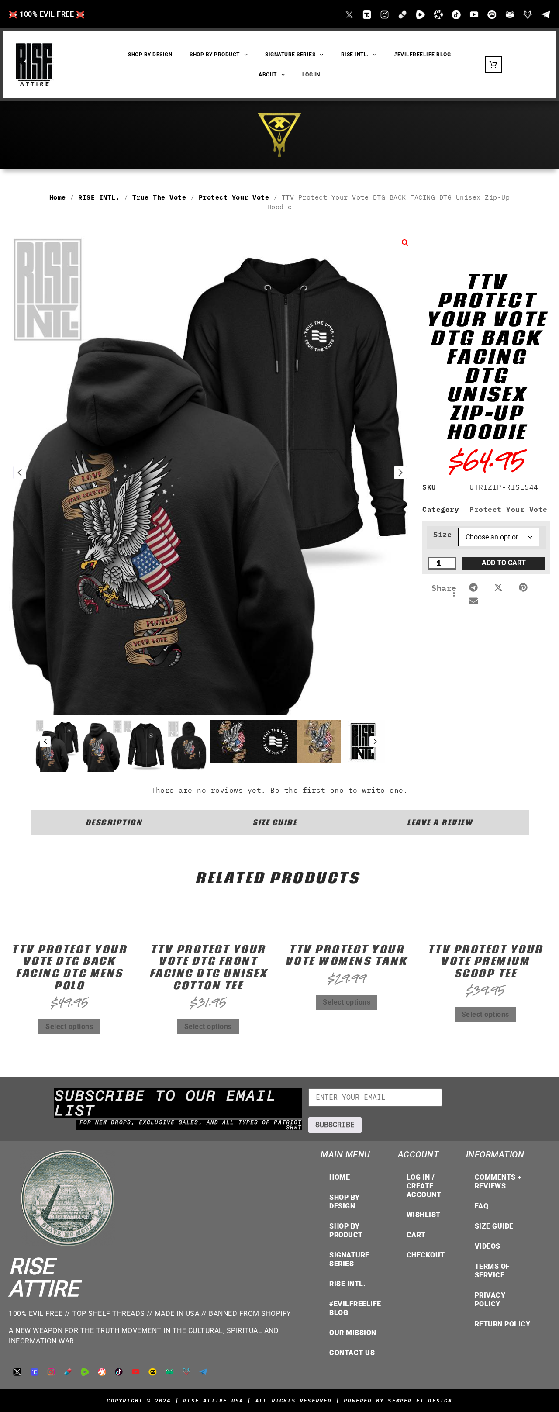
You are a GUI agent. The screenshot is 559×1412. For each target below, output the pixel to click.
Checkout (426, 1255)
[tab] (114, 822)
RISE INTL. (355, 55)
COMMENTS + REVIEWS (498, 1181)
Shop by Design (344, 1201)
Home (57, 197)
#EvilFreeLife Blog (422, 55)
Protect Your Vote (234, 197)
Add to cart (504, 563)
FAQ (482, 1206)
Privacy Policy (490, 1299)
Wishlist (424, 1215)
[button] (473, 587)
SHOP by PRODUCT (215, 55)
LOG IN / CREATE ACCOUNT (424, 1186)
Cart (416, 1235)
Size (442, 535)
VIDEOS (487, 1246)
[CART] (493, 64)
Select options (69, 1026)
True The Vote (159, 197)
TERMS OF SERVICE (492, 1270)
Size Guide (494, 1226)
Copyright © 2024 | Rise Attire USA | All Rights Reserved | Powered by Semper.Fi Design (279, 1400)
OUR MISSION (352, 1333)
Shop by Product (346, 1230)
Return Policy (503, 1324)
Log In (311, 75)
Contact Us (352, 1353)
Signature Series (290, 55)
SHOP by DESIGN (150, 55)
